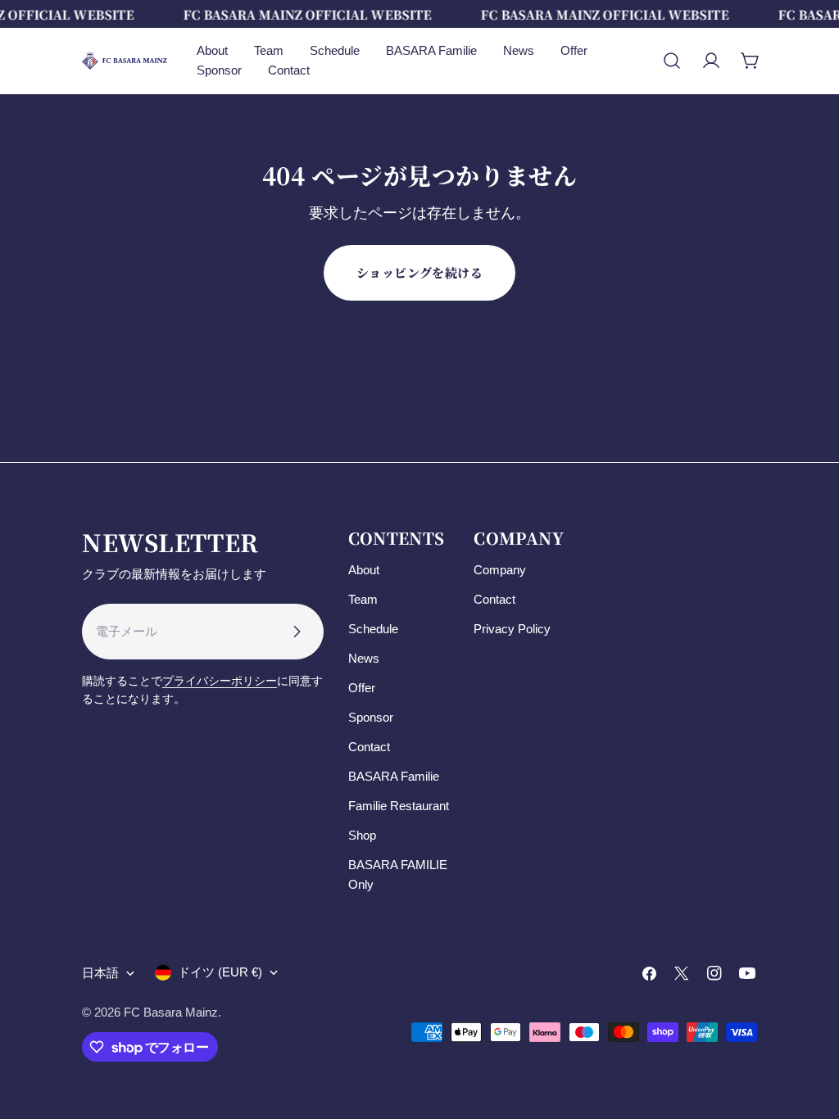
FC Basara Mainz (171, 1012)
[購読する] (296, 631)
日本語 (100, 973)
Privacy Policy (512, 629)
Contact (369, 747)
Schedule (373, 629)
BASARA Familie (393, 776)
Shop (362, 835)
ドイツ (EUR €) (220, 972)
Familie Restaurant (398, 806)
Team (363, 599)
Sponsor (370, 717)
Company (500, 570)
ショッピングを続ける (419, 272)
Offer (361, 688)
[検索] (671, 60)
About (363, 570)
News (363, 658)
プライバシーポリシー (219, 681)
